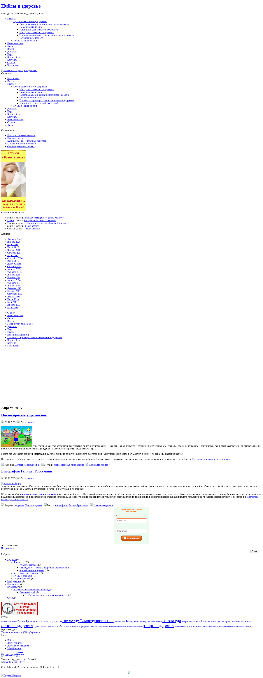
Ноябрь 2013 (13, 291)
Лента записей (14, 643)
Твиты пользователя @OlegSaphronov (20, 632)
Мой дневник (14, 581)
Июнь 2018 (13, 247)
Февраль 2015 (14, 272)
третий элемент (194, 626)
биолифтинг (61, 505)
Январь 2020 (13, 241)
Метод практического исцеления (36, 32)
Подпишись (7, 548)
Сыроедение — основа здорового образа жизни (44, 567)
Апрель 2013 (14, 305)
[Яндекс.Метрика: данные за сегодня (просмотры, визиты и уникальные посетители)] (11, 675)
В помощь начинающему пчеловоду (32, 589)
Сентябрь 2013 (15, 294)
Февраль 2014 (14, 283)
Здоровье (19, 505)
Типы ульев (132, 621)
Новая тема (13, 584)
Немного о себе (15, 119)
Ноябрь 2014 (13, 277)
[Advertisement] (15, 361)
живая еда (171, 620)
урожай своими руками (221, 626)
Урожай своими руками (31, 570)
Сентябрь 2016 (15, 258)
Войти (10, 640)
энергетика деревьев (243, 626)
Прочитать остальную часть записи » (211, 459)
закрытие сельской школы (196, 621)
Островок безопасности (31, 38)
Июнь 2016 (13, 261)
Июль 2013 (13, 299)
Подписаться (131, 538)
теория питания (180, 626)
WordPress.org (14, 648)
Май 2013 (12, 302)
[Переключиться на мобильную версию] (131, 673)
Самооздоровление (96, 620)
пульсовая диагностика (72, 626)
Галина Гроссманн (78, 505)
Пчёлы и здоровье (21, 6)
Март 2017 (12, 255)
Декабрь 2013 (14, 288)
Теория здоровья (33, 505)
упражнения (77, 464)
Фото (10, 125)
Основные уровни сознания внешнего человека (44, 24)
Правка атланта (15, 138)
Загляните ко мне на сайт (20, 323)
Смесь (10, 597)
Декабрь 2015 (14, 263)
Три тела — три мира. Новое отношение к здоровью (46, 35)
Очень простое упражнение (24, 415)
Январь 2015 (13, 274)
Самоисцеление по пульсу (21, 146)
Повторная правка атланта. (21, 135)
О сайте (11, 122)
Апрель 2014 (14, 280)
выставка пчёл (156, 621)
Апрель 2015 (14, 269)
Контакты (12, 116)
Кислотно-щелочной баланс (21, 143)
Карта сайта (13, 114)
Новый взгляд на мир (30, 27)
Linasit (10, 220)
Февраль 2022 (14, 239)
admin (31, 422)
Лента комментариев (18, 645)
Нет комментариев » (99, 464)
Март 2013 (12, 307)
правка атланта (41, 626)
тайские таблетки (136, 626)
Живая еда (18, 562)
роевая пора (103, 626)
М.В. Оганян (43, 621)
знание (213, 621)
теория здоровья (159, 625)
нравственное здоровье (238, 621)
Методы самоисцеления (26, 464)
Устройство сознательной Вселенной (38, 29)
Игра (9, 111)
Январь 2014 (13, 285)
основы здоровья (61, 464)
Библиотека (13, 78)
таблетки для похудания (121, 626)
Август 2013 (13, 296)
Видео (10, 81)
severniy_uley (6, 621)
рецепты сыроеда (89, 626)
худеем (232, 626)
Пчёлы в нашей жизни (25, 40)
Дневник (12, 108)
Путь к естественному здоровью (30, 21)
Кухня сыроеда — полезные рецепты (26, 141)
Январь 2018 (13, 250)
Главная (11, 84)
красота (220, 621)
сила (110, 626)
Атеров (14, 621)
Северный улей (27, 592)
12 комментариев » (103, 505)
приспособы (56, 626)
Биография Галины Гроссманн (40, 220)
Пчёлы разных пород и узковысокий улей (47, 595)
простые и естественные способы (38, 494)
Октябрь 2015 (14, 266)
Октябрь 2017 (14, 252)
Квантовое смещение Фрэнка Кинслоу (43, 217)
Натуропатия (55, 621)
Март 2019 (12, 244)
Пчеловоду (13, 587)
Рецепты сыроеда (28, 565)
